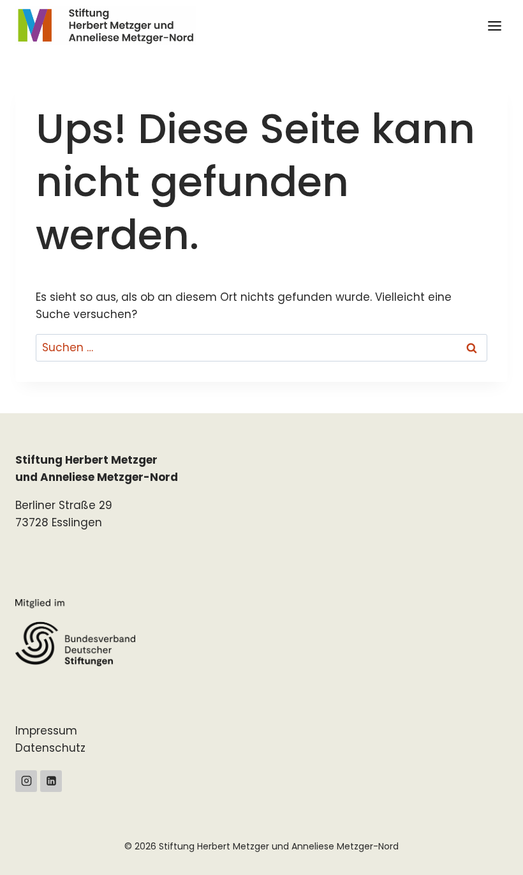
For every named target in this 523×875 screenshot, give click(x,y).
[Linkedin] (51, 781)
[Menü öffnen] (494, 25)
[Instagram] (26, 781)
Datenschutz (50, 748)
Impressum (46, 730)
